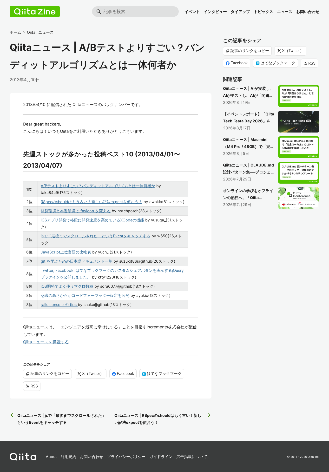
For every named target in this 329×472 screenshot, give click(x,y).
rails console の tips (59, 304)
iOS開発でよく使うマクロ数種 (67, 286)
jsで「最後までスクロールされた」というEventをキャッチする (95, 235)
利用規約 (68, 456)
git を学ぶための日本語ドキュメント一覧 (76, 261)
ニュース (284, 11)
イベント (192, 11)
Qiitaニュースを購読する (46, 341)
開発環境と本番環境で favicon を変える (76, 210)
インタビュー (215, 11)
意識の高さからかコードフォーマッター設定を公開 (85, 295)
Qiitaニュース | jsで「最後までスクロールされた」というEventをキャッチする (58, 418)
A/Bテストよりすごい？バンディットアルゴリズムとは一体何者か (98, 185)
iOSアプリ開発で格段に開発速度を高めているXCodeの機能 (92, 220)
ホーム (15, 32)
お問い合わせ (307, 11)
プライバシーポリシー (126, 456)
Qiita (31, 32)
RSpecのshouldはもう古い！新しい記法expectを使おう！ (91, 201)
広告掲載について (191, 456)
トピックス (263, 11)
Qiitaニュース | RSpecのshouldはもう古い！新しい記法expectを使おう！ (162, 418)
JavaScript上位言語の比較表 (66, 252)
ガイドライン (160, 456)
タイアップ (240, 11)
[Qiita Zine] (35, 11)
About (51, 456)
